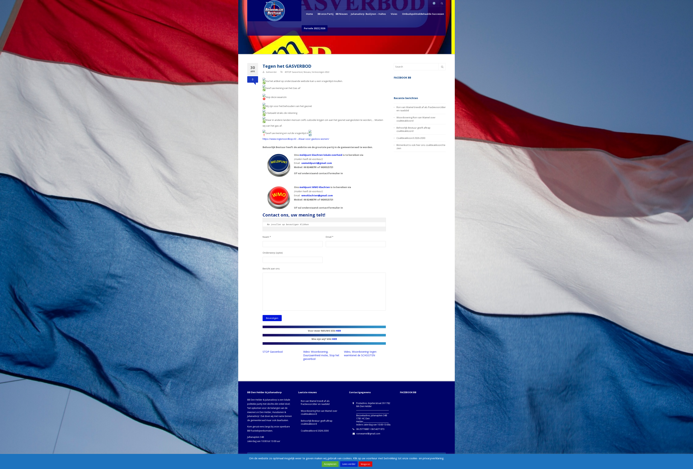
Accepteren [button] (330, 464)
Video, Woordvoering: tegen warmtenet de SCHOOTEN (360, 353)
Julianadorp (357, 13)
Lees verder (349, 464)
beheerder (271, 72)
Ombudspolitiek (411, 13)
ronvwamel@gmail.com (368, 433)
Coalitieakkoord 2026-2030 (410, 138)
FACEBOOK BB (408, 392)
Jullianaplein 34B (255, 437)
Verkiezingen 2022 (320, 72)
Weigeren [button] (365, 464)
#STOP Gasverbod (293, 72)
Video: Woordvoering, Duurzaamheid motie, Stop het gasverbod (321, 355)
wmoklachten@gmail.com (317, 195)
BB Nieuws (342, 13)
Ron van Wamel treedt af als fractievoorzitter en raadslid (315, 402)
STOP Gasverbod (273, 351)
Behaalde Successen (432, 13)
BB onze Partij (326, 13)
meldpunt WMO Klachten (314, 187)
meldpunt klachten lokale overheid (320, 155)
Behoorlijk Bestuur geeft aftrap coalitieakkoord (316, 422)
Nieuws (307, 72)
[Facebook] (434, 3)
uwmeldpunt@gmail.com (316, 163)
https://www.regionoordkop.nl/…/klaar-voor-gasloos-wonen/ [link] (296, 138)
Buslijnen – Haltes (376, 13)
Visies (394, 13)
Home (309, 13)
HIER (338, 330)
